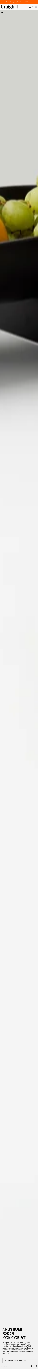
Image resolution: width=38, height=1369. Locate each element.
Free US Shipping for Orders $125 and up (19, 2)
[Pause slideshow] (2, 12)
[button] (33, 7)
